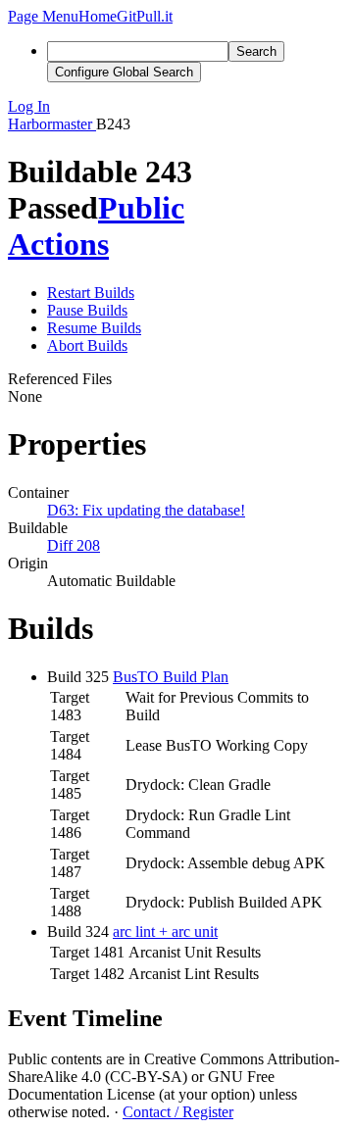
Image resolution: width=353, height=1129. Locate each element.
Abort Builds (87, 345)
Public (141, 207)
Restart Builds (90, 292)
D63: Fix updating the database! (146, 510)
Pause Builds (87, 310)
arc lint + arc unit (165, 931)
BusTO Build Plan (170, 676)
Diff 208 (73, 545)
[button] (43, 16)
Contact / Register (178, 1112)
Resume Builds (94, 327)
